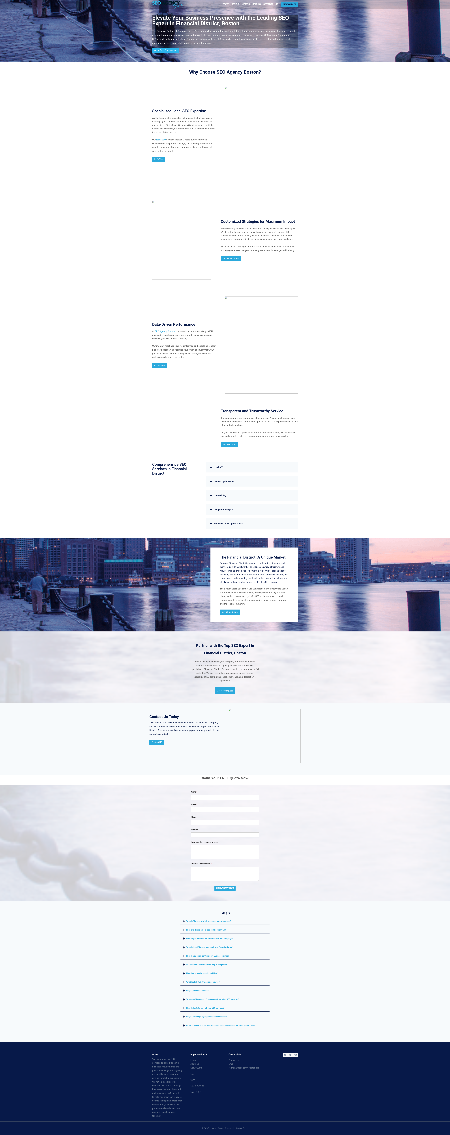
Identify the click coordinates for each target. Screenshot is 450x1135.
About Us (235, 4)
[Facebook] (285, 1055)
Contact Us (246, 4)
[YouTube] (295, 1055)
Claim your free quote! (225, 888)
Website (194, 829)
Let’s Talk (158, 159)
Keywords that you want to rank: (204, 842)
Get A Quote (196, 1067)
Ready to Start (229, 444)
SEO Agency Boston (165, 331)
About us (194, 1064)
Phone (193, 817)
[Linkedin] (290, 1055)
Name (194, 792)
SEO (192, 1073)
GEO (277, 4)
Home (193, 1060)
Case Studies (268, 4)
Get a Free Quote (231, 258)
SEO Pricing (256, 4)
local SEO (161, 139)
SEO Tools (195, 1091)
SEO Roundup (197, 1085)
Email (194, 804)
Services (226, 4)
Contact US (159, 365)
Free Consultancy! (289, 4)
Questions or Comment (201, 864)
